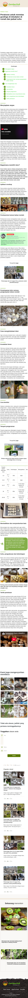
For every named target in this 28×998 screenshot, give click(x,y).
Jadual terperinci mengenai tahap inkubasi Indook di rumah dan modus (7, 683)
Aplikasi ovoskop (9, 74)
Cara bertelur (8, 89)
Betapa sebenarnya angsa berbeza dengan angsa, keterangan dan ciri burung (14, 459)
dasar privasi (15, 989)
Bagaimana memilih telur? (10, 71)
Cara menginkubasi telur (10, 83)
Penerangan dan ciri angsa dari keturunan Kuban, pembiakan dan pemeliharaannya (12, 821)
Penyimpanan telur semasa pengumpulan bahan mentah (15, 80)
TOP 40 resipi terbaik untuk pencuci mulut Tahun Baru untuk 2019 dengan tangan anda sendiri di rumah (20, 697)
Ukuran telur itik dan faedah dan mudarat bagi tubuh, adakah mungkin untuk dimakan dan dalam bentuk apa (20, 710)
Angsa (6, 11)
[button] (26, 316)
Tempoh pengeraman (10, 91)
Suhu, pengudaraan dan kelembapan (14, 96)
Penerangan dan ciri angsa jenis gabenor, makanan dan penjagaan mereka (12, 789)
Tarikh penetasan (9, 98)
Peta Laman (6, 989)
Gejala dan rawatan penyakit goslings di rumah (7, 710)
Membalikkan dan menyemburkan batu (14, 94)
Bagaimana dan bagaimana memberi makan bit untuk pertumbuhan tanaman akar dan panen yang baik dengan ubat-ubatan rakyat (16, 953)
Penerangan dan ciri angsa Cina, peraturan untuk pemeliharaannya (14, 281)
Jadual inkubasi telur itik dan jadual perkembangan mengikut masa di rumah (7, 697)
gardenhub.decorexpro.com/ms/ (14, 4)
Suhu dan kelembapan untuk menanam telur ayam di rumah (20, 683)
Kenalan (22, 989)
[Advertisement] (14, 36)
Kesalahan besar (9, 87)
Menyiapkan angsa (8, 69)
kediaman (2, 11)
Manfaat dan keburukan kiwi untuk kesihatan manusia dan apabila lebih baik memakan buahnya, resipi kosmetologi (14, 918)
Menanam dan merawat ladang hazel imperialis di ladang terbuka (12, 941)
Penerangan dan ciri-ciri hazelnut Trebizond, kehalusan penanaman (16, 963)
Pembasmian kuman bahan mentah (13, 77)
